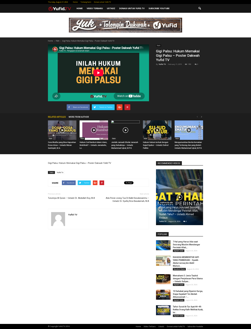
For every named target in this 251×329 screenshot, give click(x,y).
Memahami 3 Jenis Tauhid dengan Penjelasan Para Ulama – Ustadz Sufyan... (188, 278)
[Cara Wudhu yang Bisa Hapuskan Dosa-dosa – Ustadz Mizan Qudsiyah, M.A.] (62, 130)
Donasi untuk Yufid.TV (102, 2)
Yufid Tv (60, 172)
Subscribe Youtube (159, 8)
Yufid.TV (162, 221)
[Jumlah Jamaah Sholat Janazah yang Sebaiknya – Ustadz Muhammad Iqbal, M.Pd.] (125, 130)
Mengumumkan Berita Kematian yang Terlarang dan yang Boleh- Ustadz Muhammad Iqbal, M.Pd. (188, 145)
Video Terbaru (95, 8)
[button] (199, 8)
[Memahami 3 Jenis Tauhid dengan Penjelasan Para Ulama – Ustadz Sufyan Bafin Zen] (163, 279)
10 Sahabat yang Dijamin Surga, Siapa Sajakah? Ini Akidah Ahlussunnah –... (188, 294)
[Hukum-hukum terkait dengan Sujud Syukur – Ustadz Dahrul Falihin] (157, 130)
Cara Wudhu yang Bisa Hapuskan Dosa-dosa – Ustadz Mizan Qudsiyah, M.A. (62, 145)
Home (75, 2)
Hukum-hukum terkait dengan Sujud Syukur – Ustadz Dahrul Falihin (155, 145)
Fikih (158, 46)
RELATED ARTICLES (57, 117)
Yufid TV (162, 64)
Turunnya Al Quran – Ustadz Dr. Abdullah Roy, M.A (71, 198)
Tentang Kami (85, 2)
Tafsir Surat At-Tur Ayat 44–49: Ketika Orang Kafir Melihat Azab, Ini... (188, 310)
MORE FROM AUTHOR (79, 117)
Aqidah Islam (166, 203)
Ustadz (111, 8)
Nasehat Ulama (179, 269)
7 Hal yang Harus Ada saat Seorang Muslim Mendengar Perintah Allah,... (186, 245)
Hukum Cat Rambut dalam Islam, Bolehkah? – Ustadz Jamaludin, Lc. (93, 145)
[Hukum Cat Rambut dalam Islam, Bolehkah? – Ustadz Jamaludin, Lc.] (94, 130)
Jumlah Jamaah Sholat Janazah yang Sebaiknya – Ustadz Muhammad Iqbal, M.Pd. (124, 145)
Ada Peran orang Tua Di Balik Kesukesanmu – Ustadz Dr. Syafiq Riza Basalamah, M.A (127, 199)
